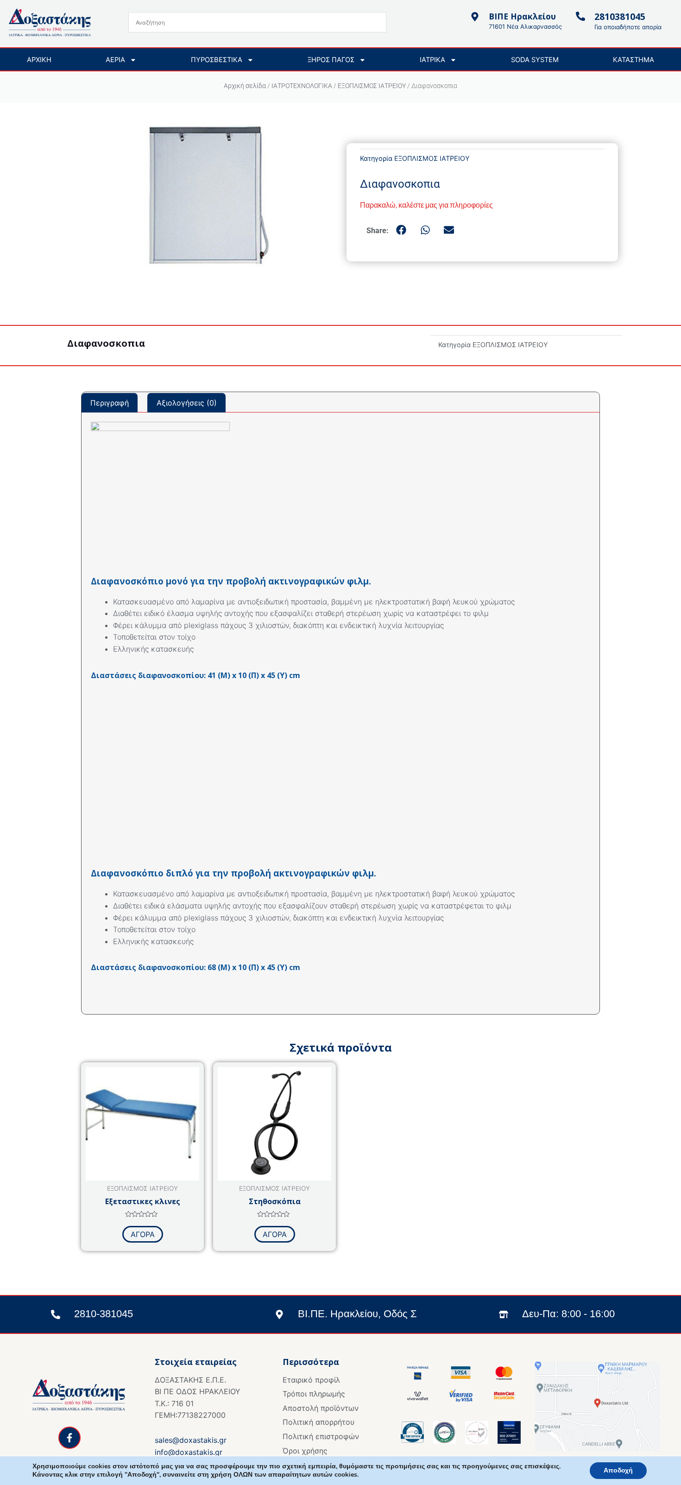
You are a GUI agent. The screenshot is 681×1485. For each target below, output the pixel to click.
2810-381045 (103, 1314)
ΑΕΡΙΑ (115, 60)
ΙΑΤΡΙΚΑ (432, 60)
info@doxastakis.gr (188, 1452)
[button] (402, 230)
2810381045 (619, 16)
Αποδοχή (618, 1470)
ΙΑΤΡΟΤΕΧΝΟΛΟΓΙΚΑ (301, 85)
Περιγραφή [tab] (109, 402)
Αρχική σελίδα (245, 85)
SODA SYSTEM (535, 60)
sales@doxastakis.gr (191, 1440)
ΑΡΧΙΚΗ (39, 60)
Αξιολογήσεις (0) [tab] (187, 402)
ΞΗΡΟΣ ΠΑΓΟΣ (331, 60)
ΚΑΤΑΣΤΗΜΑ (633, 60)
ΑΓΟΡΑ (143, 1234)
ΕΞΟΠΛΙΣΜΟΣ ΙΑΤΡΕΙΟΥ (372, 85)
